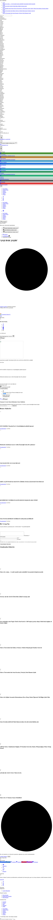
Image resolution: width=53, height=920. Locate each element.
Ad (18, 537)
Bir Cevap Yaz (5, 524)
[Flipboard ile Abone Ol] (14, 314)
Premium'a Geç (5, 145)
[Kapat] (1, 150)
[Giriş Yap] (1, 186)
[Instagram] (3, 200)
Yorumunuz (27, 535)
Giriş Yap (8, 544)
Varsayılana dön (6, 396)
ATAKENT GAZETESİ (5, 139)
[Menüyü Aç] (1, 141)
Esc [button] (14, 919)
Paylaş (5, 399)
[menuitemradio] (11, 228)
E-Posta (19, 539)
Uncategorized (3, 428)
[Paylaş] (3, 330)
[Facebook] (3, 197)
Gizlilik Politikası (3, 856)
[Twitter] (3, 198)
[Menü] (1, 137)
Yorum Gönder (3, 544)
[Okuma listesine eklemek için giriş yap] (0, 411)
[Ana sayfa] (3, 211)
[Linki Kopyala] (13, 336)
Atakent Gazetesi (3, 306)
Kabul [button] (9, 856)
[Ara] (1, 147)
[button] (1, 148)
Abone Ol (14, 405)
